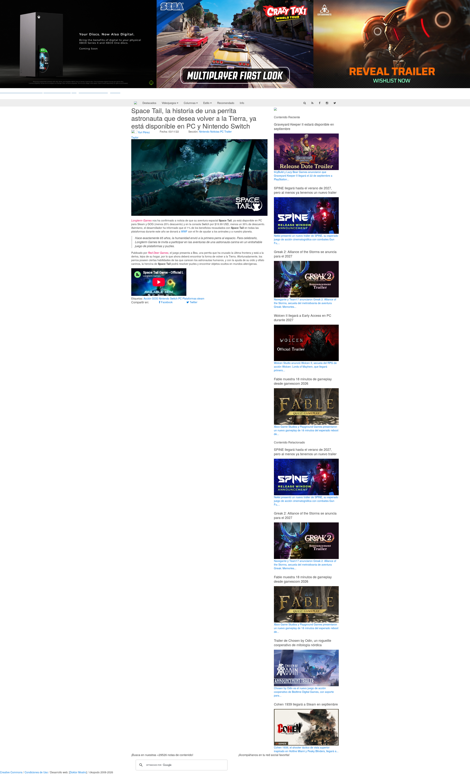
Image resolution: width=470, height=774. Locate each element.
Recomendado (225, 103)
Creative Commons (11, 772)
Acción (147, 298)
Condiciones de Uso (36, 772)
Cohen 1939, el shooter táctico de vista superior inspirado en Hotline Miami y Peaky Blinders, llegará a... (306, 749)
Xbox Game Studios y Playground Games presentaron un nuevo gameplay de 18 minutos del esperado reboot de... (306, 430)
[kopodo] (135, 103)
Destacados (149, 103)
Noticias (214, 131)
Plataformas (189, 298)
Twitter (193, 302)
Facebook (166, 302)
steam (200, 298)
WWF (184, 231)
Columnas (190, 103)
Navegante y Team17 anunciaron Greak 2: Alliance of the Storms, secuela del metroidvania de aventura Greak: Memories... (305, 302)
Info (242, 103)
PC (222, 131)
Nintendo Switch (168, 298)
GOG (155, 298)
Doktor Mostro (78, 772)
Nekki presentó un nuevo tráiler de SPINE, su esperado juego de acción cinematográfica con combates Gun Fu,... (306, 239)
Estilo (206, 103)
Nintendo (204, 131)
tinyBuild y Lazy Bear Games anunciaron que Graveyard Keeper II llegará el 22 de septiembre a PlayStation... (303, 175)
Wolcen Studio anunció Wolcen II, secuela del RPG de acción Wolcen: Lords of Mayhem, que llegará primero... (305, 366)
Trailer (228, 131)
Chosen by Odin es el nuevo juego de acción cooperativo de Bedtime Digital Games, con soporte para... (304, 691)
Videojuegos (169, 103)
